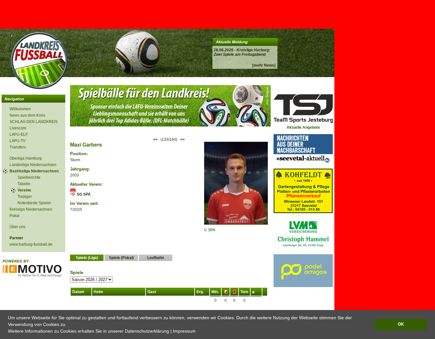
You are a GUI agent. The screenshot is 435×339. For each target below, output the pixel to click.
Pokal (14, 215)
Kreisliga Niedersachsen (31, 209)
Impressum (184, 331)
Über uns (17, 227)
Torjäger (25, 196)
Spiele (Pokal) (121, 258)
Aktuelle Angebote (303, 127)
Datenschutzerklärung (147, 331)
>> (182, 139)
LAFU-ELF (19, 134)
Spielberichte (29, 177)
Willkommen (20, 109)
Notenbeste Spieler (34, 203)
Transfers (18, 147)
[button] (198, 332)
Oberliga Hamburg (26, 158)
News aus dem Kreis (27, 115)
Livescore (18, 128)
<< (155, 139)
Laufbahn (155, 258)
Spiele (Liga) (87, 258)
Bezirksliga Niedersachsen (34, 171)
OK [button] (401, 324)
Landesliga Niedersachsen (33, 164)
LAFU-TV (17, 141)
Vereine (24, 190)
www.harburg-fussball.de (31, 244)
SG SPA (83, 194)
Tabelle (24, 184)
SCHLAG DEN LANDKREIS (34, 121)
